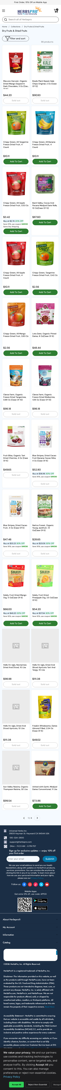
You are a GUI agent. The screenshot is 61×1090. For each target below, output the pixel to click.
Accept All (16, 1084)
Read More (49, 1006)
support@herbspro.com (21, 842)
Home (4, 26)
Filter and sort (17, 38)
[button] (56, 10)
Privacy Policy (11, 1076)
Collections (15, 26)
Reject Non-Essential (37, 1084)
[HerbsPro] (30, 10)
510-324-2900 (17, 837)
